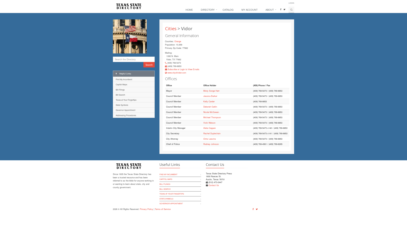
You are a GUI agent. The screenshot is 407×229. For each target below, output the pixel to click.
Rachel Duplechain (212, 133)
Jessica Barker (210, 95)
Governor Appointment (125, 110)
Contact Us (214, 185)
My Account (249, 9)
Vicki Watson (209, 122)
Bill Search (120, 94)
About (270, 9)
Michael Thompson (212, 117)
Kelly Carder (209, 101)
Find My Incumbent (124, 79)
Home (189, 9)
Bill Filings (120, 89)
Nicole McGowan (211, 112)
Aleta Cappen (209, 127)
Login (291, 3)
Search (149, 64)
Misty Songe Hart (211, 90)
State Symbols (122, 105)
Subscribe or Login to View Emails (183, 69)
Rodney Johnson (211, 144)
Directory (208, 9)
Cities (170, 28)
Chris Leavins (209, 138)
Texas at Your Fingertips (126, 99)
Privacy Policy (146, 209)
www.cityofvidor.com (176, 72)
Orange (177, 41)
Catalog (228, 9)
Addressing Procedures (126, 115)
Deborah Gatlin (210, 106)
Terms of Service (163, 209)
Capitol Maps (121, 84)
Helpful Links (125, 73)
